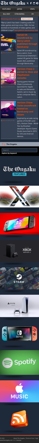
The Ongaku (11, 144)
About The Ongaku (19, 438)
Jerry (3, 53)
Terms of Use (30, 438)
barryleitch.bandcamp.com (26, 30)
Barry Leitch (27, 19)
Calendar (18, 440)
